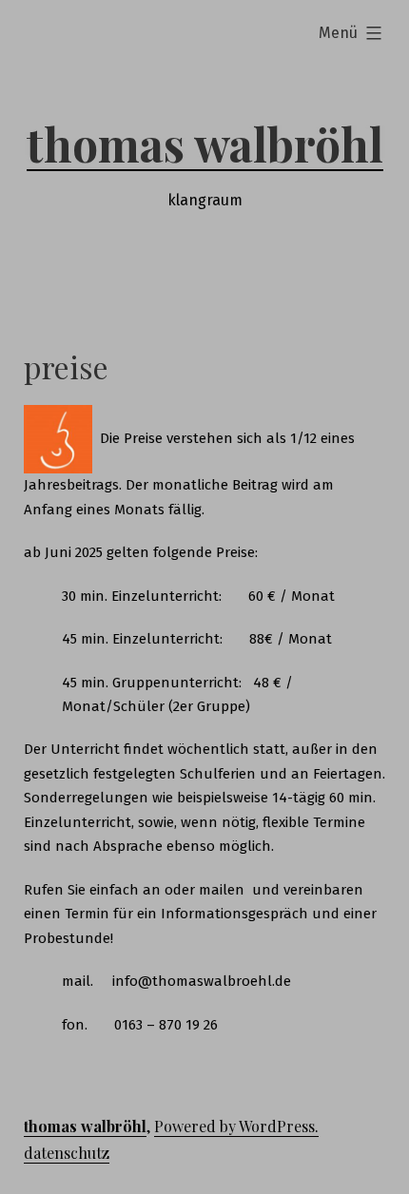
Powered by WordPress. (236, 1126)
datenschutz (66, 1153)
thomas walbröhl (205, 143)
